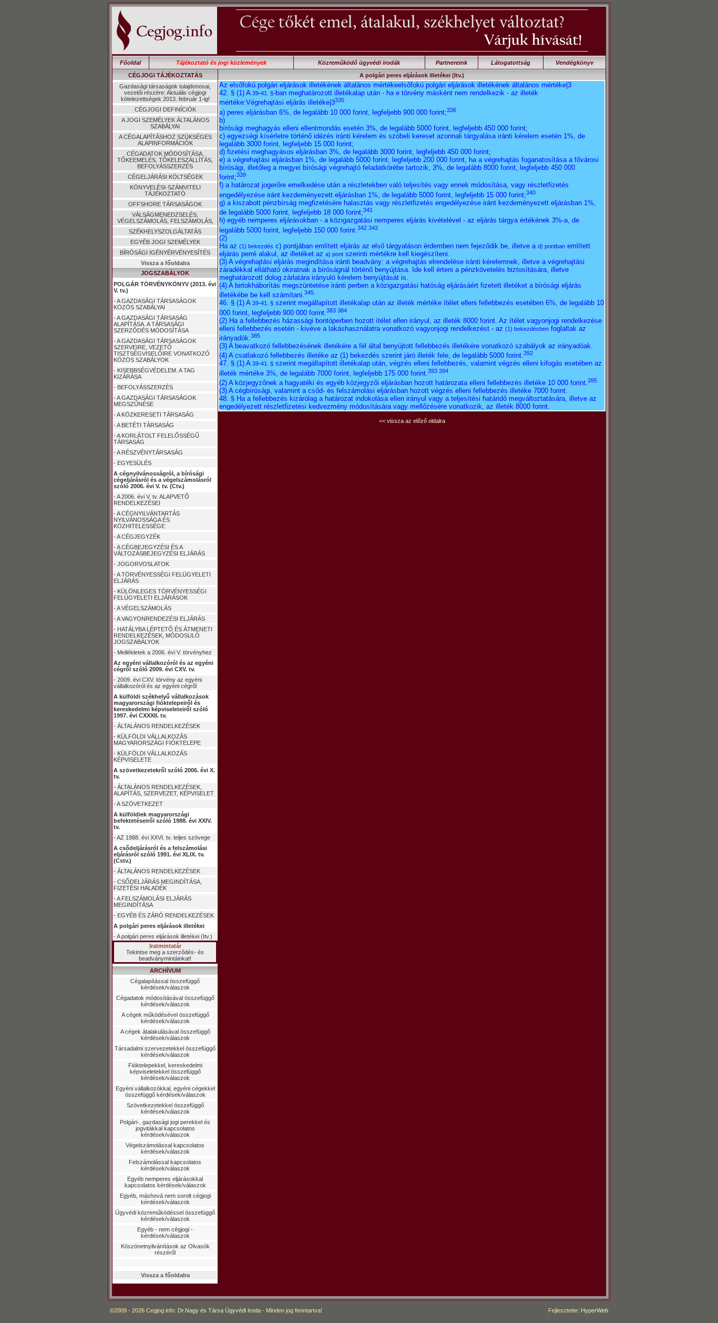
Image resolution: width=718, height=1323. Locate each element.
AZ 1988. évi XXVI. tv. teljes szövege (163, 837)
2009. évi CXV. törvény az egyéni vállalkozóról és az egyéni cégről (158, 682)
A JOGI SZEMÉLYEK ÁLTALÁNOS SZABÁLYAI (165, 123)
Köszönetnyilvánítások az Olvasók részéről (165, 1249)
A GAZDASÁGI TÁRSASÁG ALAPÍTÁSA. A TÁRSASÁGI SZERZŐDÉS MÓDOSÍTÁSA (151, 324)
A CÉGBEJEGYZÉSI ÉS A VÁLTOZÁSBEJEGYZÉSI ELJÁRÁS (159, 550)
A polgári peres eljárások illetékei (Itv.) (164, 936)
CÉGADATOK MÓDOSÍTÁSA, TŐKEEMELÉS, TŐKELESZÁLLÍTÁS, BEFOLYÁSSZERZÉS (165, 159)
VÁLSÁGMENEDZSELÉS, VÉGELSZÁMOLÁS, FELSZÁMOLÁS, (165, 217)
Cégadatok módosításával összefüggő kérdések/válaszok (165, 1001)
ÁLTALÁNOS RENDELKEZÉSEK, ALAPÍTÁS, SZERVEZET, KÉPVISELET (164, 790)
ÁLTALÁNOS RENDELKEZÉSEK (158, 726)
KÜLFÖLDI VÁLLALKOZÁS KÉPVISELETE (150, 756)
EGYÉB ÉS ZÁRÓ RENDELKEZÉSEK (165, 915)
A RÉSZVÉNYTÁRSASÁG (150, 452)
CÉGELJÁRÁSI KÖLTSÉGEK (165, 177)
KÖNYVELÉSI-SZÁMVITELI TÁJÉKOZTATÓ (165, 190)
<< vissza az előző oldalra (412, 421)
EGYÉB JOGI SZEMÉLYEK (165, 242)
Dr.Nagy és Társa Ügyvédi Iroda (219, 1310)
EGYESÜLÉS (134, 463)
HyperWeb (594, 1310)
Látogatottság (510, 62)
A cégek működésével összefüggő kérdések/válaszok (165, 1018)
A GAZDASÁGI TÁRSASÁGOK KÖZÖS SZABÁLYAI (155, 304)
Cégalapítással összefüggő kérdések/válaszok (165, 984)
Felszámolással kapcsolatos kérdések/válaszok (165, 1165)
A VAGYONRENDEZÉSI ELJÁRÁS (161, 618)
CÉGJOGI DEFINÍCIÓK (165, 109)
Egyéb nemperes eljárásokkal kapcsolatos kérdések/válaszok (165, 1182)
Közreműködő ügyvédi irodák (359, 62)
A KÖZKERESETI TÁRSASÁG (155, 414)
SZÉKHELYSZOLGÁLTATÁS (165, 231)
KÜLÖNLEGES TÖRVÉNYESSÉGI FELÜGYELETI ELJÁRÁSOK (160, 594)
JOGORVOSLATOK (143, 564)
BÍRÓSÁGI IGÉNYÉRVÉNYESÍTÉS (165, 252)
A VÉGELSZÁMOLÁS (144, 608)
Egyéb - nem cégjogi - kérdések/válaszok (165, 1232)
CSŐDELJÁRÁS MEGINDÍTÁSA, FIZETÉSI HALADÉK (158, 884)
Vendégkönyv (574, 62)
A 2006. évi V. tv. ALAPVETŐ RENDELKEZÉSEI (151, 499)
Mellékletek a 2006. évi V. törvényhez (164, 652)
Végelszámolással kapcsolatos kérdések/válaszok (165, 1148)
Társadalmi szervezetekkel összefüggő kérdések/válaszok (165, 1051)
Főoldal (130, 62)
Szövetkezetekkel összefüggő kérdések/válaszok (165, 1108)
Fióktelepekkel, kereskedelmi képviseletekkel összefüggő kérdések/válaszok (165, 1071)
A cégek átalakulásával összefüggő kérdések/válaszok (165, 1034)
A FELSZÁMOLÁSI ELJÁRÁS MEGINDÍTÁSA (152, 901)
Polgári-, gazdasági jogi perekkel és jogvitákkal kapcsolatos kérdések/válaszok (165, 1128)
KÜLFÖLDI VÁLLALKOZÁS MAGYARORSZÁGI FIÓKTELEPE (157, 739)
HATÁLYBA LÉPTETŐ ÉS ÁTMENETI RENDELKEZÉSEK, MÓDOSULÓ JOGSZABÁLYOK (163, 635)
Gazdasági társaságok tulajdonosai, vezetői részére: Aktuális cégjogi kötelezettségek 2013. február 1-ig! (165, 92)
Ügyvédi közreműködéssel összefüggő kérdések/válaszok (165, 1215)
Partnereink (451, 62)
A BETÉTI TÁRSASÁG (145, 425)
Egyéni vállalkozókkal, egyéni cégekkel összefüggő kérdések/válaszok (165, 1091)
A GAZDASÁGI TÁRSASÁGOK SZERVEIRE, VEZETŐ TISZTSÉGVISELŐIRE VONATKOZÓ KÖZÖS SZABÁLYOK (162, 350)
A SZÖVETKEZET (140, 804)
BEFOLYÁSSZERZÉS (145, 387)
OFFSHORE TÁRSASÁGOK (165, 204)
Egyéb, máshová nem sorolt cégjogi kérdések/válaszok (165, 1199)
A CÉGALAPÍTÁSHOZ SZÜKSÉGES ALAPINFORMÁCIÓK (165, 140)
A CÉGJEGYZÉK (138, 536)
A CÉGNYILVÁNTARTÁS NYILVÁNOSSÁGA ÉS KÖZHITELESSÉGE (147, 519)
